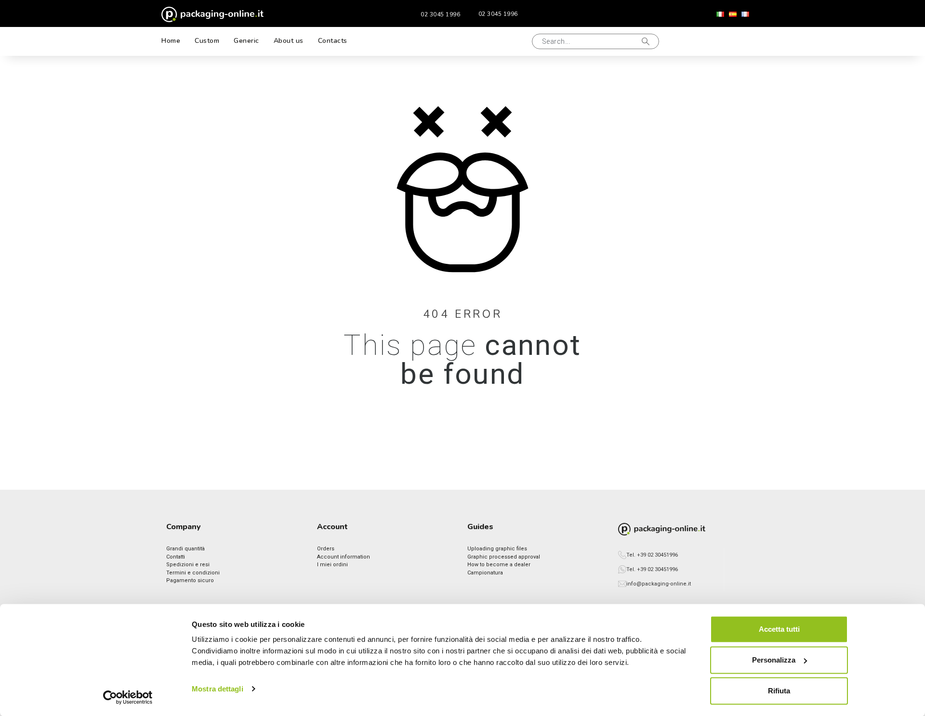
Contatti (175, 557)
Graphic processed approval (503, 557)
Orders (325, 549)
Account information (343, 557)
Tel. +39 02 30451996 (652, 555)
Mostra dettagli (217, 689)
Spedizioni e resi (188, 564)
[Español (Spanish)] (733, 14)
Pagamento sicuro (190, 580)
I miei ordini (332, 564)
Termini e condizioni (193, 573)
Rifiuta (779, 691)
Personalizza (773, 660)
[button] (513, 41)
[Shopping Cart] (744, 41)
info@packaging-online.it (658, 584)
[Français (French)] (745, 14)
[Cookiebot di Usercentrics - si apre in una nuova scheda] (128, 697)
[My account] (712, 42)
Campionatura (485, 573)
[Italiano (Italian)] (720, 14)
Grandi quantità (185, 549)
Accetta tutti (779, 629)
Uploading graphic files (497, 549)
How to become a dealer (498, 564)
